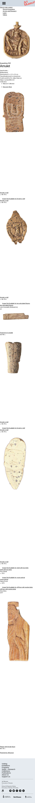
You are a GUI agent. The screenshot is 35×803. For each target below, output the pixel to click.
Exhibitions (6, 766)
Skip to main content (6, 7)
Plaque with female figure (7, 746)
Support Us (6, 777)
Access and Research (9, 11)
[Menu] (4, 3)
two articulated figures (6, 305)
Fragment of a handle (6, 332)
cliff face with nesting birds (8, 589)
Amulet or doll (4, 192)
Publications (6, 773)
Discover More (7, 87)
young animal (4, 579)
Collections (6, 771)
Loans (5, 13)
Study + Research (8, 769)
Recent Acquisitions (9, 9)
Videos (5, 15)
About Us (5, 775)
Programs (5, 767)
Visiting (4, 764)
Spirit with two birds (6, 569)
